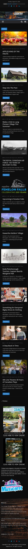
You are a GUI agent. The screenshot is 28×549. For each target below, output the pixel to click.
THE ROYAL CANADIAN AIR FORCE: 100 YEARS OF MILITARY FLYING (13, 162)
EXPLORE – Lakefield (12, 4)
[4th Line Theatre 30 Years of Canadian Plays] (14, 367)
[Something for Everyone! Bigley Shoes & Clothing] (14, 295)
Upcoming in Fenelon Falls (13, 199)
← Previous (4, 401)
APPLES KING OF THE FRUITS (11, 52)
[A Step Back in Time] (14, 333)
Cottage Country (16, 48)
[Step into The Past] (14, 75)
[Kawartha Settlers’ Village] (14, 220)
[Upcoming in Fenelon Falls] (14, 186)
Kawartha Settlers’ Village (13, 233)
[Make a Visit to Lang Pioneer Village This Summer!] (14, 109)
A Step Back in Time (11, 345)
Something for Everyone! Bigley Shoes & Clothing (13, 308)
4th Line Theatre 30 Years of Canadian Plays (13, 381)
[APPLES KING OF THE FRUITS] (14, 38)
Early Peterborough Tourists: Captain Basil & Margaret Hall (12, 271)
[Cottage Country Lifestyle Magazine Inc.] (14, 12)
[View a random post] (25, 21)
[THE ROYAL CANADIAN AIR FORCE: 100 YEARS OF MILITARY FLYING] (14, 147)
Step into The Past (10, 88)
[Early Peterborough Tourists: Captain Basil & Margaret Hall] (14, 256)
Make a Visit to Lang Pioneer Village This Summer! (11, 124)
